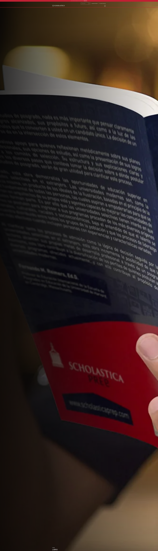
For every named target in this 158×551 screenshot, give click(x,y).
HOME (53, 547)
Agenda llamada (94, 3)
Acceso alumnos (103, 3)
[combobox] (85, 3)
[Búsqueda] (89, 3)
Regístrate (85, 0)
